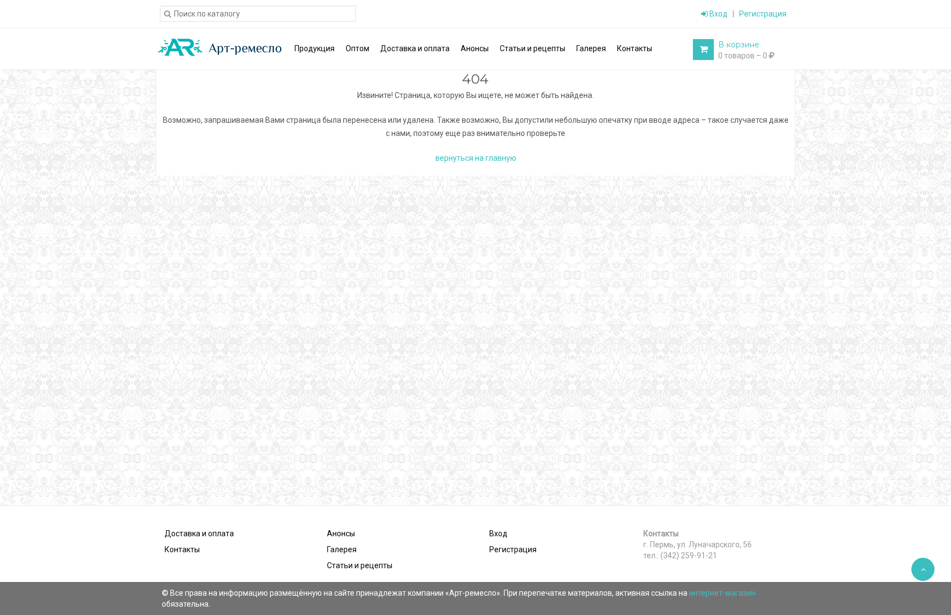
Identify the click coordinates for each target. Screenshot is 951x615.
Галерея (342, 549)
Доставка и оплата (199, 533)
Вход (718, 13)
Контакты (182, 549)
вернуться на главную (475, 158)
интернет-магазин (722, 593)
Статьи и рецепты (359, 565)
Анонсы (341, 533)
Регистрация (762, 13)
